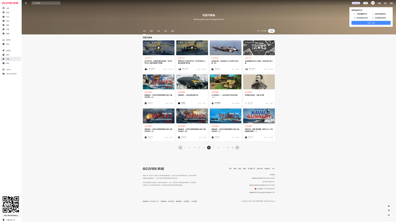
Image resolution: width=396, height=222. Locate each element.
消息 (391, 3)
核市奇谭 (260, 168)
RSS (273, 168)
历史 (385, 3)
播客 (244, 168)
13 (232, 147)
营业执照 (272, 174)
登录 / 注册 (371, 23)
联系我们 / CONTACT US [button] (151, 201)
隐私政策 (179, 201)
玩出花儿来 (215, 58)
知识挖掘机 (148, 92)
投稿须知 (163, 201)
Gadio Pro (148, 58)
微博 (235, 168)
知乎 (230, 168)
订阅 (271, 31)
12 (228, 147)
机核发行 (267, 168)
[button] (158, 47)
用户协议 (171, 201)
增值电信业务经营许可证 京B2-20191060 (263, 178)
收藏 (379, 3)
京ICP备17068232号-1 (268, 182)
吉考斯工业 (251, 168)
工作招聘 (194, 201)
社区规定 (186, 201)
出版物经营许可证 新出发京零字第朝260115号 (262, 192)
